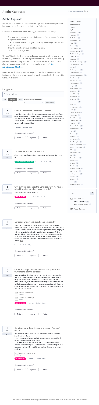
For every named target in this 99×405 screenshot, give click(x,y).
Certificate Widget (27, 127)
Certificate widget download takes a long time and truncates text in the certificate (37, 270)
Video (71, 182)
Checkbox (73, 59)
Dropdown (73, 78)
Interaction (73, 99)
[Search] (92, 193)
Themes (72, 160)
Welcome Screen (75, 184)
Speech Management (76, 147)
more (21, 241)
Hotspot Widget (74, 83)
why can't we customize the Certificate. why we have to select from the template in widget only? (39, 187)
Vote (7, 117)
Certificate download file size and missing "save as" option (37, 329)
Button (72, 46)
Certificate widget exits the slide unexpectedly (34, 221)
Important (34, 138)
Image (72, 86)
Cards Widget (74, 48)
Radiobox (73, 136)
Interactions (73, 102)
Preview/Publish (74, 126)
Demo (72, 67)
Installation (73, 94)
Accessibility (73, 32)
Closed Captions (75, 64)
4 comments (17, 127)
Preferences (73, 123)
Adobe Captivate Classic (81, 204)
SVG (71, 150)
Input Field (73, 91)
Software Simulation (76, 144)
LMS (71, 110)
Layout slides (74, 107)
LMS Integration (75, 112)
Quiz (71, 131)
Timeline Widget (75, 168)
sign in (86, 11)
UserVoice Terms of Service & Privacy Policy (51, 400)
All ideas (72, 27)
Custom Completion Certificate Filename (32, 110)
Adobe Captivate (79, 201)
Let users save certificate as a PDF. (29, 151)
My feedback (50, 102)
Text (71, 155)
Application (73, 38)
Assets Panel (74, 40)
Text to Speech (74, 158)
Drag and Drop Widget (76, 75)
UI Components (74, 174)
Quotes (72, 134)
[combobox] (80, 193)
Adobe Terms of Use (69, 400)
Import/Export (74, 88)
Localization (73, 115)
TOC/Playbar (74, 171)
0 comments (31, 359)
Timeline (72, 163)
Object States (74, 118)
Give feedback (79, 199)
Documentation (74, 72)
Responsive (73, 139)
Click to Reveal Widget (76, 62)
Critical (47, 138)
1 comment (31, 197)
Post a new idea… (75, 24)
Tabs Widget (73, 152)
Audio (71, 43)
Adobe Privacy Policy (81, 400)
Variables (72, 176)
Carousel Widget (75, 51)
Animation (73, 35)
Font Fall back (74, 80)
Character (73, 56)
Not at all (21, 138)
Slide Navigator (74, 142)
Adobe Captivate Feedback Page (30, 400)
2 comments (38, 162)
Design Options (74, 70)
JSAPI (71, 104)
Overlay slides (74, 120)
